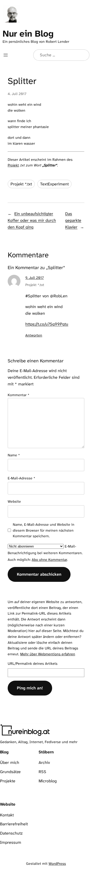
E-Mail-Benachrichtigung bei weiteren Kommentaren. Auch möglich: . (45, 553)
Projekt (13, 165)
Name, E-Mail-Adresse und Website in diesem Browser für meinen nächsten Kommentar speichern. (43, 530)
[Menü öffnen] (6, 55)
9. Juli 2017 (34, 277)
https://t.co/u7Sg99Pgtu (46, 324)
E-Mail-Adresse (21, 478)
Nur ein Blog (28, 33)
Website (14, 501)
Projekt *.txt (21, 184)
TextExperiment (54, 184)
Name (14, 455)
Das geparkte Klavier (73, 220)
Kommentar (18, 395)
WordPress (57, 863)
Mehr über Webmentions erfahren (47, 654)
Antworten (33, 335)
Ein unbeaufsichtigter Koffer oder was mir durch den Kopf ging (32, 220)
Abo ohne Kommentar (49, 559)
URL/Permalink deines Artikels (32, 663)
